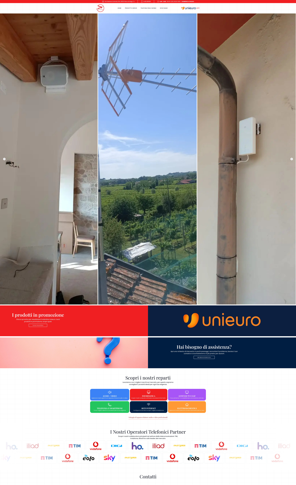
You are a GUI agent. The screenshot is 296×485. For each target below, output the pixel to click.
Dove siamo (164, 8)
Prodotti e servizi (131, 8)
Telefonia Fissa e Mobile (148, 8)
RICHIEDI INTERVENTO (204, 357)
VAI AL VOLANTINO (38, 325)
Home (119, 8)
